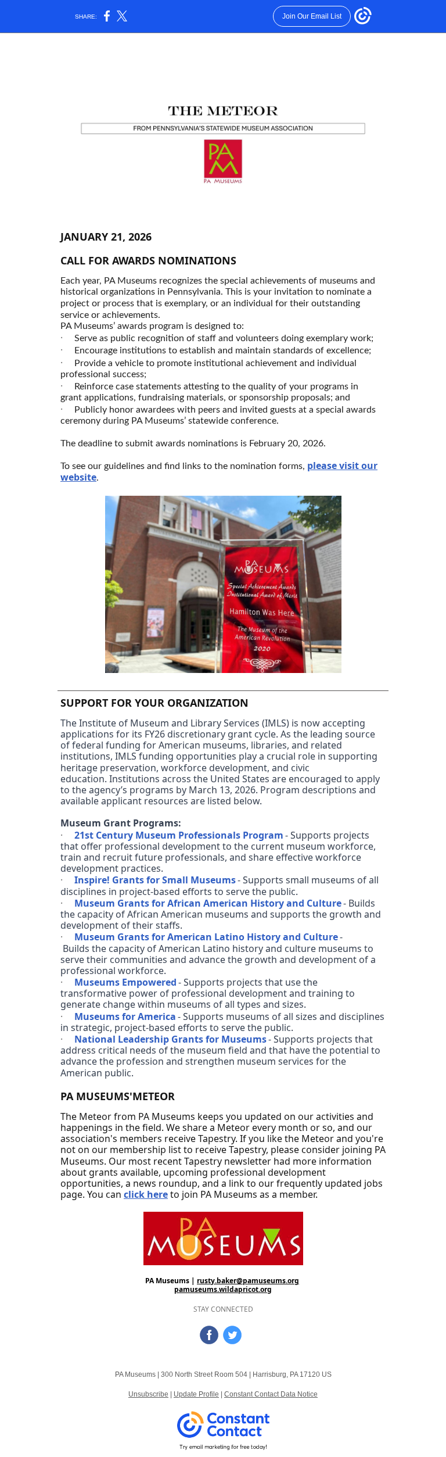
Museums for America (125, 1016)
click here (146, 1194)
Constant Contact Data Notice (271, 1394)
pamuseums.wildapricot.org (223, 1289)
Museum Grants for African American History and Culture (207, 903)
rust (204, 1281)
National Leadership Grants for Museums (170, 1039)
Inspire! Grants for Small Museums (155, 880)
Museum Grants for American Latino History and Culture (206, 936)
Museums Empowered (125, 982)
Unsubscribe (148, 1394)
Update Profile (196, 1394)
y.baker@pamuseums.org (255, 1281)
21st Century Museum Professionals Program (178, 835)
